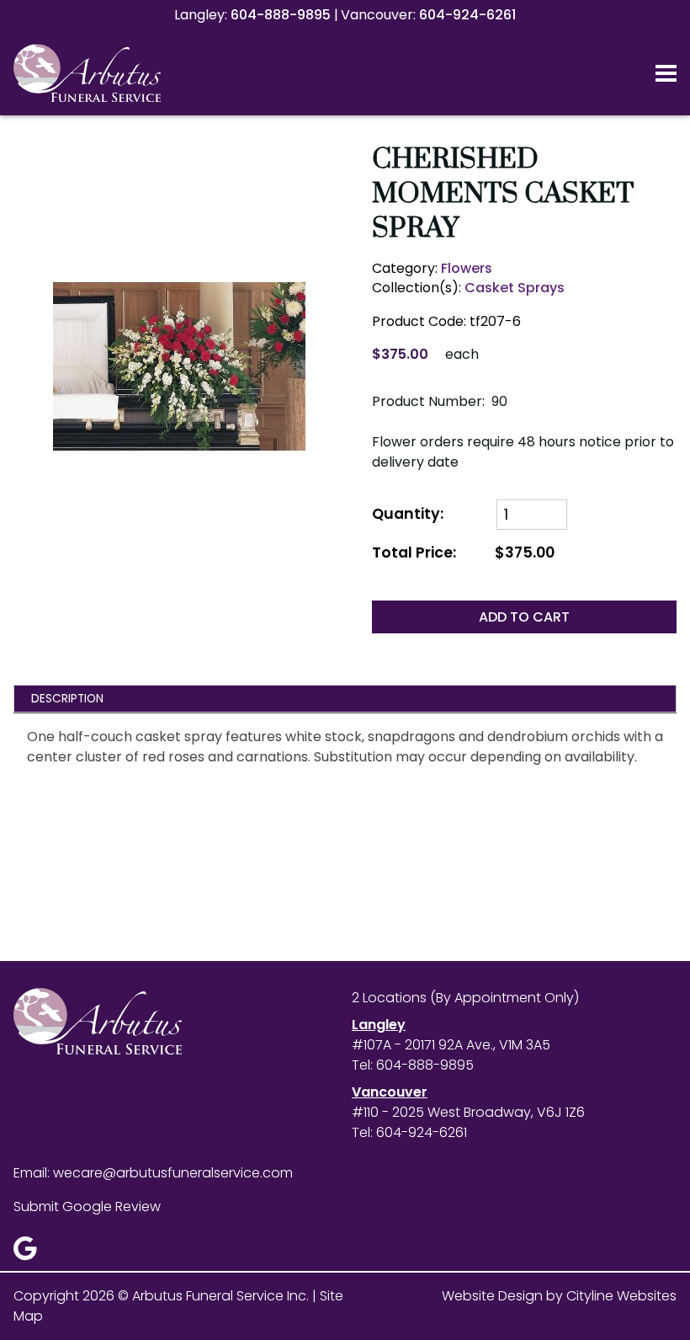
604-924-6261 (467, 14)
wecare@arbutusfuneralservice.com (173, 1173)
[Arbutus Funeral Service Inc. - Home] (118, 73)
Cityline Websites (621, 1295)
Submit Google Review (87, 1206)
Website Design (492, 1295)
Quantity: (407, 514)
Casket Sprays (514, 287)
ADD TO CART (524, 617)
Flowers (466, 268)
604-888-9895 (281, 14)
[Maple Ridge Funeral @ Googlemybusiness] (30, 1253)
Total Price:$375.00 (463, 553)
